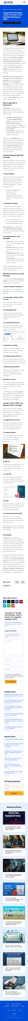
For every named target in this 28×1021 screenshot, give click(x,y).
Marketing (6, 1006)
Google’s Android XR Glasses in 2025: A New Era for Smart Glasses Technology (13, 745)
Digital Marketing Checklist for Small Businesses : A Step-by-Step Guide (13, 695)
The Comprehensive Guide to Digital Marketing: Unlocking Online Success (13, 828)
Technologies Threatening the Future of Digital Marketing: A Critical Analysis (13, 876)
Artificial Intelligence (16, 1004)
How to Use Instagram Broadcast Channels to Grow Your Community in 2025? (13, 721)
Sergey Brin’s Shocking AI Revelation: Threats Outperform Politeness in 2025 (13, 752)
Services (14, 1010)
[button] (4, 601)
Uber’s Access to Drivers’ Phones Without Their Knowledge (12, 759)
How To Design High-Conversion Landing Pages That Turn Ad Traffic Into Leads (13, 708)
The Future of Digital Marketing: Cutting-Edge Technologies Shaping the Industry (13, 923)
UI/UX (22, 1006)
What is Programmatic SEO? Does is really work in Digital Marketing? (13, 701)
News (8, 1004)
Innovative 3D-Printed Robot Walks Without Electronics (13, 772)
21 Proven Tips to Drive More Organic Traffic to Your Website (13, 714)
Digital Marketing (9, 9)
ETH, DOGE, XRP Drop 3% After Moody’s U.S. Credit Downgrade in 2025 (13, 766)
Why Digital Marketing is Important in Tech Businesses (13, 727)
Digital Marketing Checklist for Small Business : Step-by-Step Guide (13, 624)
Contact (14, 1013)
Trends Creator (18, 1017)
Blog (20, 1010)
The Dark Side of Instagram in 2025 (13, 739)
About (8, 1010)
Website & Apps (15, 1006)
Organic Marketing (17, 9)
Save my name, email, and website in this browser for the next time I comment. (14, 676)
